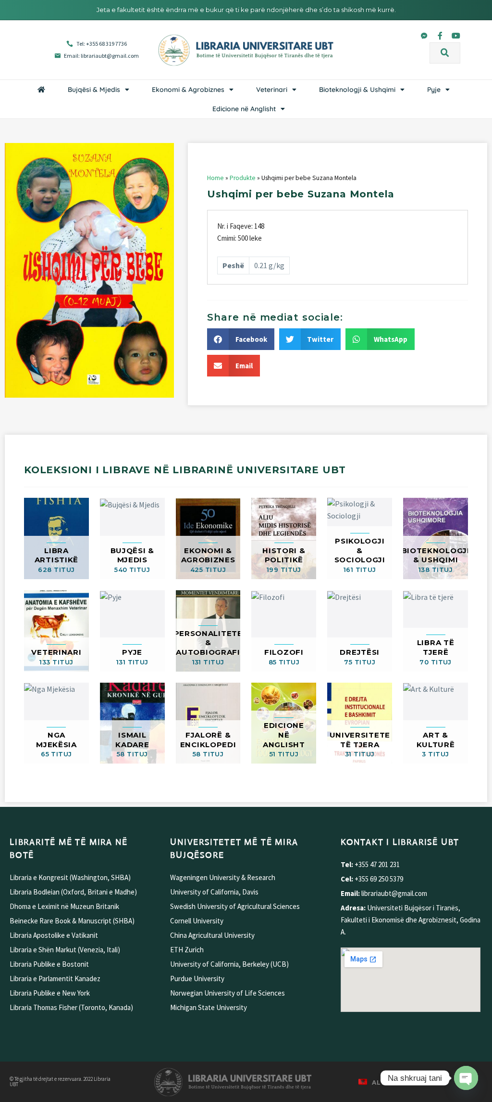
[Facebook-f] (440, 35)
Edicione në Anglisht (244, 108)
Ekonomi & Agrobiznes (188, 89)
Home (215, 178)
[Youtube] (456, 35)
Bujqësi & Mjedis (94, 89)
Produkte (243, 178)
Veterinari (271, 89)
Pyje (434, 89)
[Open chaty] (466, 1078)
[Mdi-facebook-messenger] (424, 35)
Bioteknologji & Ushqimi (357, 89)
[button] (445, 53)
